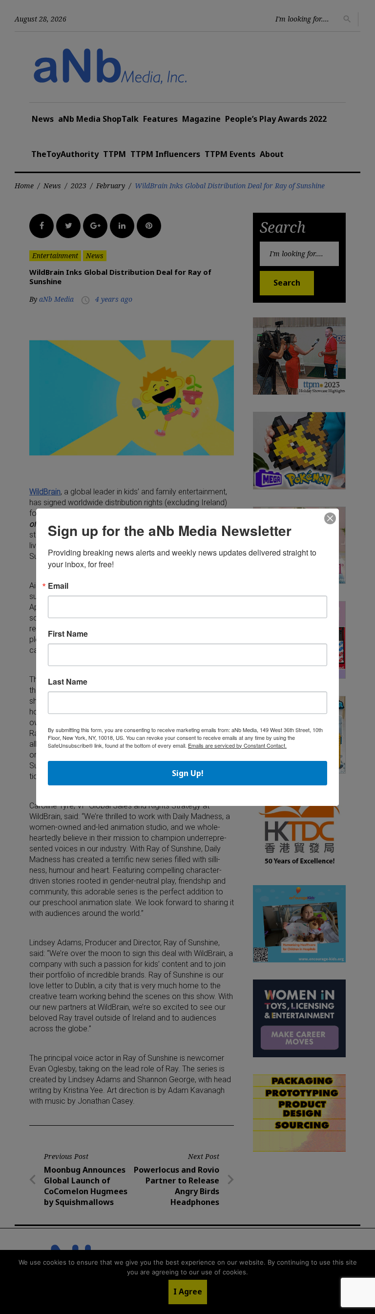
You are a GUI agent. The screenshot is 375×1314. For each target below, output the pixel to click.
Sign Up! (188, 773)
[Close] (330, 519)
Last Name (67, 682)
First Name (68, 634)
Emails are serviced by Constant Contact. (237, 745)
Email (58, 586)
